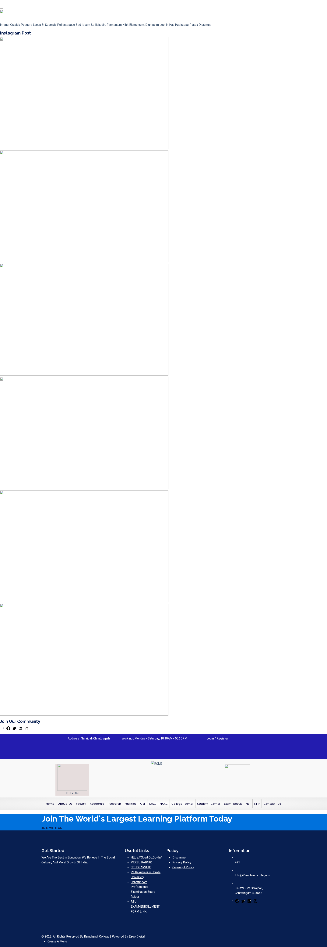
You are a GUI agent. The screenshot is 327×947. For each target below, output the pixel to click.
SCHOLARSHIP (141, 867)
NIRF (257, 804)
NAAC (164, 804)
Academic (97, 804)
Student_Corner (208, 804)
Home (50, 804)
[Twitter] (14, 728)
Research (114, 804)
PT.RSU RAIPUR (141, 862)
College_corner (182, 804)
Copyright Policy (183, 867)
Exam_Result (233, 804)
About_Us (65, 804)
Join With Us (51, 828)
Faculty (81, 804)
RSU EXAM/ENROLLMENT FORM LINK (145, 906)
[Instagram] (26, 728)
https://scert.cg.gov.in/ (146, 857)
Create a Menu (57, 941)
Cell (143, 804)
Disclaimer (179, 857)
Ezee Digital (137, 936)
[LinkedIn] (20, 728)
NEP (248, 804)
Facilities (130, 804)
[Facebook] (8, 728)
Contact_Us (272, 804)
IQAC (152, 804)
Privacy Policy (181, 862)
